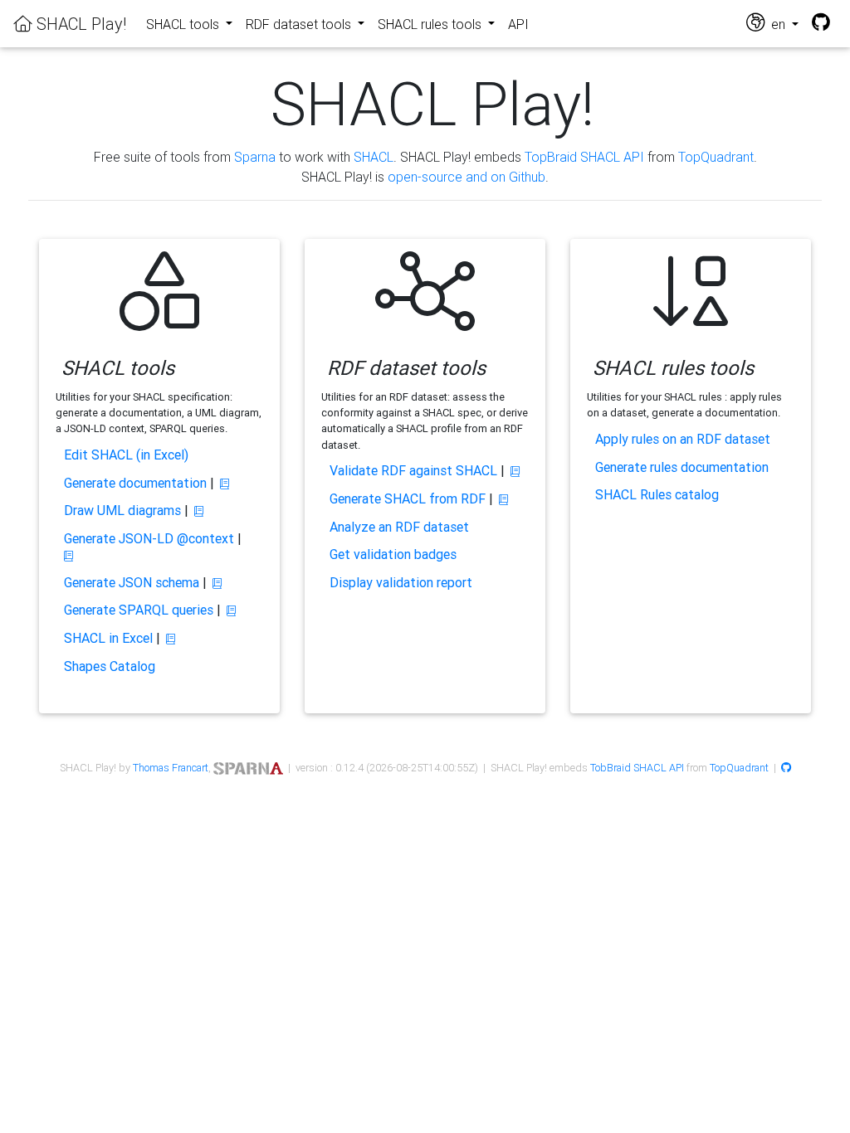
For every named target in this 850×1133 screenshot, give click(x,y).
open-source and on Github (466, 176)
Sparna (255, 156)
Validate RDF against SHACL (413, 470)
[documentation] (224, 484)
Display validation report (401, 582)
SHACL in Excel (108, 638)
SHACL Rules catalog (657, 494)
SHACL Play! (79, 23)
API (518, 24)
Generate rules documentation (682, 467)
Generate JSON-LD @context (149, 538)
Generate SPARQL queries (138, 609)
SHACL (373, 156)
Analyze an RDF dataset (399, 526)
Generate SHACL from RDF (408, 498)
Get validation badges (393, 554)
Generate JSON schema (131, 582)
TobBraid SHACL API (637, 768)
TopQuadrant (716, 156)
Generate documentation (135, 482)
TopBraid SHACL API (584, 156)
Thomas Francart (170, 768)
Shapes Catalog (109, 666)
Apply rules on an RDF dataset (682, 438)
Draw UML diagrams (122, 510)
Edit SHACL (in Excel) (126, 454)
